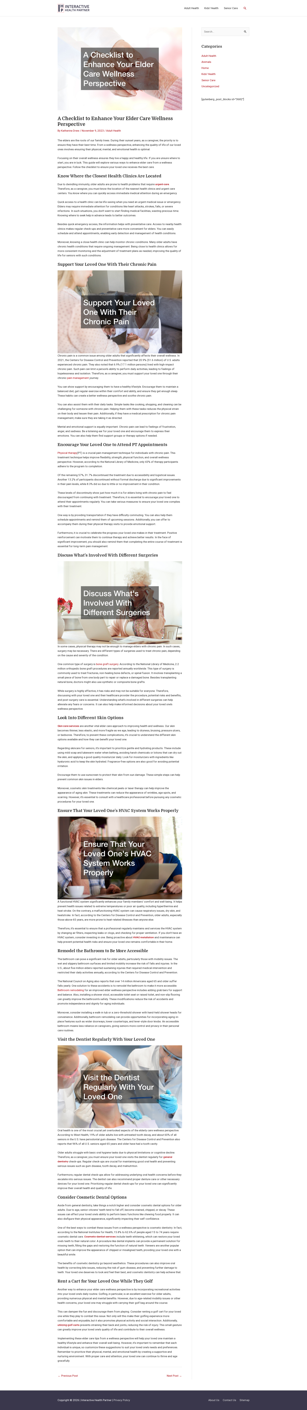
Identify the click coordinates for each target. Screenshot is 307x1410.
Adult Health (191, 8)
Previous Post (68, 1375)
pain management (78, 377)
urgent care (162, 184)
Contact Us (229, 1400)
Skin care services (68, 726)
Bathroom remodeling (71, 990)
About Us (213, 1400)
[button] (245, 8)
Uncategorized (210, 86)
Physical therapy (67, 452)
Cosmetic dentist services (100, 1236)
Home (205, 68)
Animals (206, 61)
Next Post (174, 1375)
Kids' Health (208, 74)
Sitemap (244, 1400)
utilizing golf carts (68, 1325)
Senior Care (231, 8)
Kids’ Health (211, 8)
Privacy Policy (122, 1400)
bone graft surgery (107, 664)
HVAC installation (143, 937)
